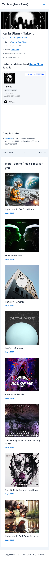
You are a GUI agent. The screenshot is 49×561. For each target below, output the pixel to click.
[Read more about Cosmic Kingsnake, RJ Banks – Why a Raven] (22, 421)
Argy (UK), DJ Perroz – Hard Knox (21, 490)
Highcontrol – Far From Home (19, 209)
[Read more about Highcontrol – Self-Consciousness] (22, 516)
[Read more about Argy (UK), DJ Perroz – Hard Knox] (22, 470)
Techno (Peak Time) (15, 4)
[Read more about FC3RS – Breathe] (22, 235)
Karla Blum (15, 50)
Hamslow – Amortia (14, 302)
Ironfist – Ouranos (14, 348)
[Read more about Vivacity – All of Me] (22, 374)
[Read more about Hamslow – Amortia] (22, 282)
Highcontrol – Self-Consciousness (22, 536)
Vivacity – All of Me (14, 394)
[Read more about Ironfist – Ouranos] (22, 328)
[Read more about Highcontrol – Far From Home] (22, 189)
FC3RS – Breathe (13, 255)
